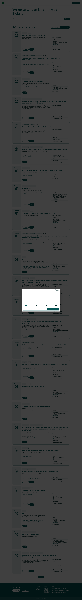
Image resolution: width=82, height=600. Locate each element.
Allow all (53, 309)
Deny (28, 309)
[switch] (36, 305)
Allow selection (41, 309)
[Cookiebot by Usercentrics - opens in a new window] (55, 290)
